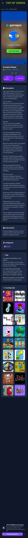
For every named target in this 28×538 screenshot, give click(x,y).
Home (2, 9)
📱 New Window (6, 78)
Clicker (6, 9)
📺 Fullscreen (19, 78)
